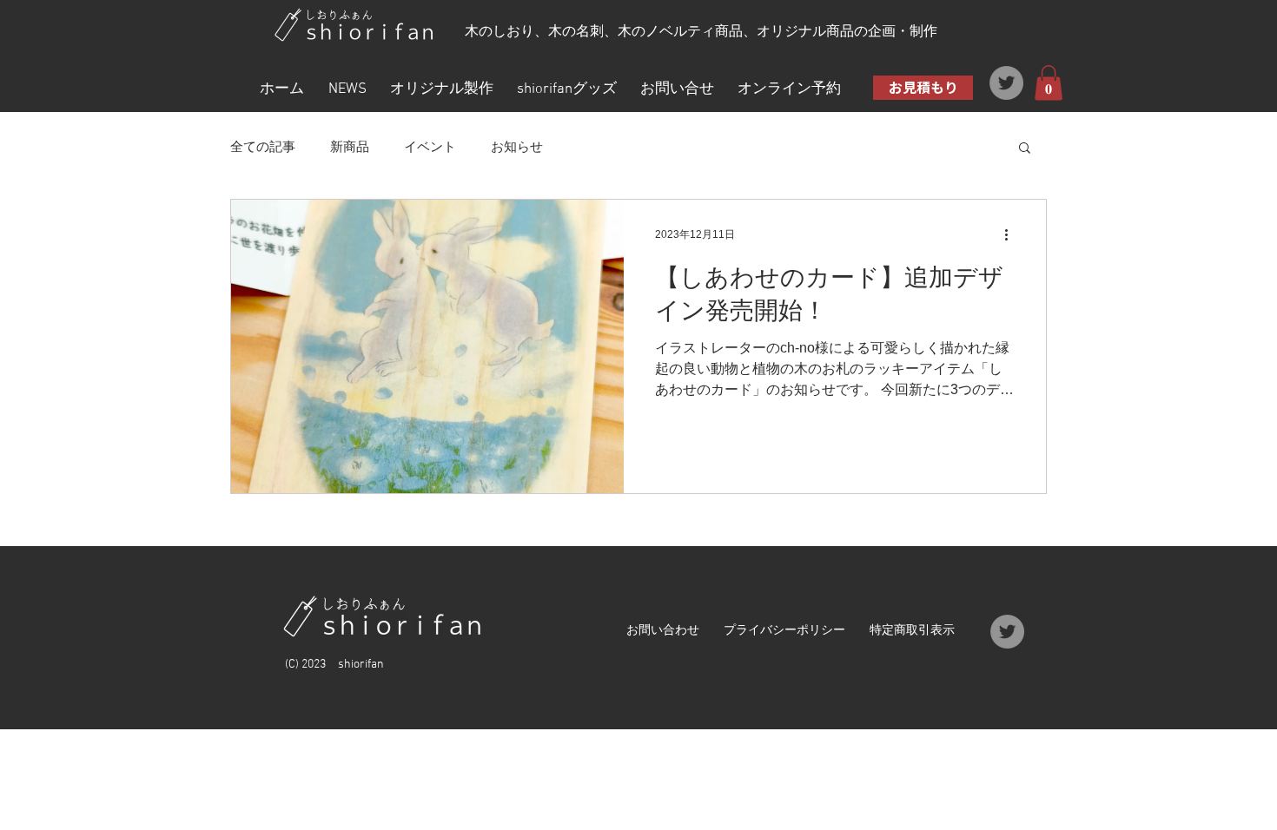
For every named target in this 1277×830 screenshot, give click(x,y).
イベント (430, 146)
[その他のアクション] (1012, 235)
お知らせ (517, 146)
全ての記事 (262, 146)
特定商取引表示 (912, 630)
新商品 (349, 146)
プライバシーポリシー (784, 630)
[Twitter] (1006, 83)
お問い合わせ (662, 630)
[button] (1048, 83)
